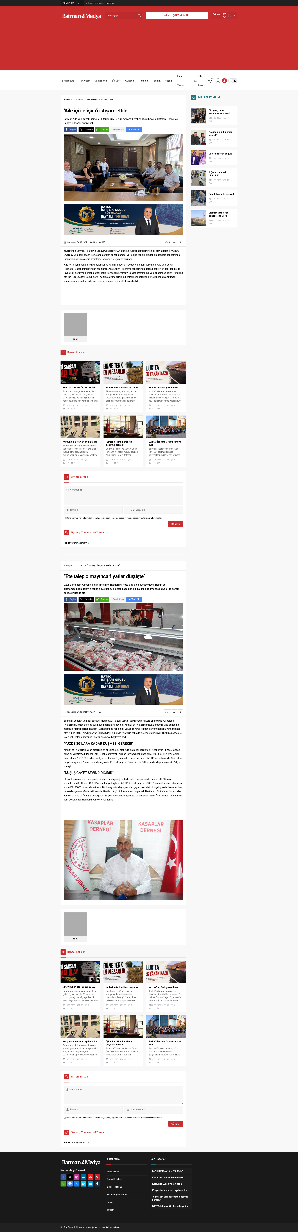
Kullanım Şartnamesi (117, 1194)
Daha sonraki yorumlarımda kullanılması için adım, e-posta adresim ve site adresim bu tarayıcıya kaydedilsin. (114, 518)
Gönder (104, 129)
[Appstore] (76, 1184)
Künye (110, 1202)
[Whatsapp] (63, 1184)
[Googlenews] (70, 1184)
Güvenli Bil (73, 1227)
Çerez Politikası (114, 1179)
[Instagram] (76, 1177)
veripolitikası (113, 1171)
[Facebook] (63, 1177)
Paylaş (73, 129)
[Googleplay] (83, 1184)
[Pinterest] (97, 1177)
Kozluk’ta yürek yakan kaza (100, 3)
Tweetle (89, 129)
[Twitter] (70, 1177)
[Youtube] (90, 1177)
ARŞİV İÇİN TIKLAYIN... (177, 15)
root (75, 339)
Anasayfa (68, 99)
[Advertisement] (149, 48)
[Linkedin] (83, 1177)
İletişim (110, 1210)
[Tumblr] (97, 1184)
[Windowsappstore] (90, 1184)
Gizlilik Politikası (114, 1187)
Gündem (79, 99)
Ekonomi (80, 565)
